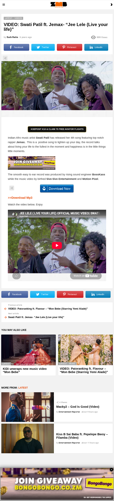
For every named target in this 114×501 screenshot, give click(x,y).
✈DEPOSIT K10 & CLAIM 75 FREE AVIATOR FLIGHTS (57, 129)
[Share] (57, 188)
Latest (6, 364)
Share (5, 58)
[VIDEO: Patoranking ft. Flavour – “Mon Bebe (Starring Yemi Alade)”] (85, 350)
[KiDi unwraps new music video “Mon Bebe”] (28, 350)
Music (72, 364)
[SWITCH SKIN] (111, 4)
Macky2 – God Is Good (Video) (77, 406)
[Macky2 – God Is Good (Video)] (27, 407)
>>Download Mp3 (20, 197)
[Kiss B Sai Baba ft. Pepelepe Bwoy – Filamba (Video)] (27, 438)
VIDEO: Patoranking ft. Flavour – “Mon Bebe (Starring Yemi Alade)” (84, 370)
